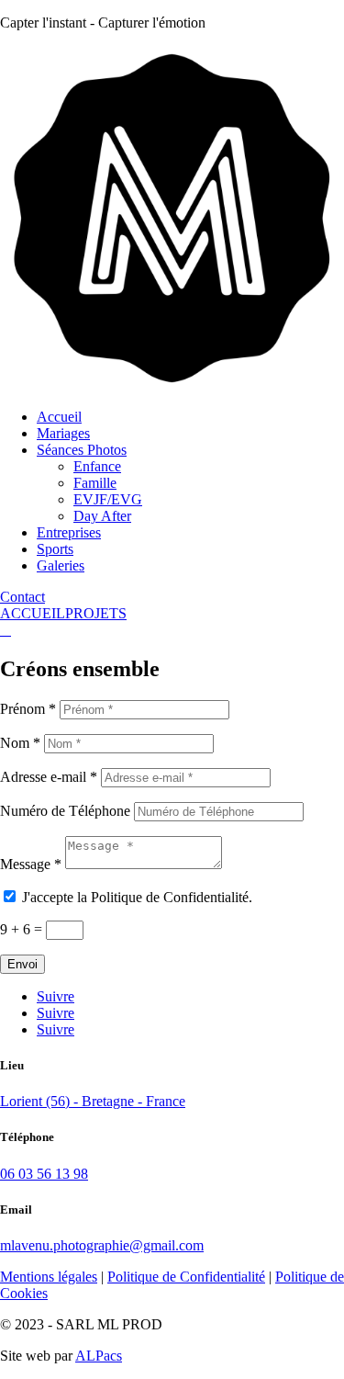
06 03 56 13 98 (44, 1173)
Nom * (20, 743)
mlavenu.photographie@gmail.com (102, 1245)
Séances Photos (82, 450)
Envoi (22, 964)
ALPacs (98, 1355)
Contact (22, 597)
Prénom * (28, 709)
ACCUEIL (32, 613)
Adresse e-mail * (48, 777)
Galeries (60, 565)
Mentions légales (48, 1276)
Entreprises (69, 532)
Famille (95, 483)
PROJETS (96, 613)
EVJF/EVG (107, 499)
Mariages (63, 433)
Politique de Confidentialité (186, 1276)
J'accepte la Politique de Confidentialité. (137, 897)
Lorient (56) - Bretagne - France (92, 1101)
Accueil (59, 416)
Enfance (97, 466)
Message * (30, 864)
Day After (102, 516)
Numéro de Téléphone (65, 811)
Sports (55, 549)
